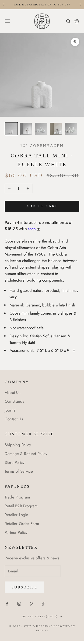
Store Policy (14, 462)
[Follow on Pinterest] (31, 603)
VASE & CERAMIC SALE (30, 4)
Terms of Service (19, 471)
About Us (12, 392)
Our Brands (14, 401)
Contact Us (14, 419)
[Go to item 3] (41, 128)
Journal (10, 410)
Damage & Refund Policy (26, 453)
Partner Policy (16, 532)
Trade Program (17, 497)
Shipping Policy (18, 445)
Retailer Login (16, 515)
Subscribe (24, 587)
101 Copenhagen (41, 145)
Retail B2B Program (21, 506)
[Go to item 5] (70, 128)
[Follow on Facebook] (7, 603)
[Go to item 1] (11, 128)
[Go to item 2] (26, 128)
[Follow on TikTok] (43, 603)
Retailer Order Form (22, 523)
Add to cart (42, 206)
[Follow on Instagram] (19, 603)
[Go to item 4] (56, 128)
